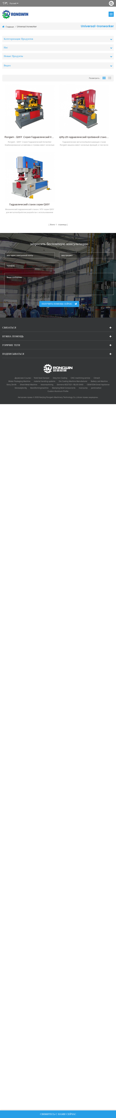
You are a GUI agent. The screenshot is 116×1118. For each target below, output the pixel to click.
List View (109, 78)
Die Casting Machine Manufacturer (73, 381)
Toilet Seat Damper (41, 377)
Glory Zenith (11, 384)
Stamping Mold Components (63, 387)
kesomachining (47, 384)
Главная (10, 26)
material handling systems (44, 381)
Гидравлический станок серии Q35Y (29, 204)
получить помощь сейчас (57, 304)
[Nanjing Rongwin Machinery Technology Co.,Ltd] (15, 14)
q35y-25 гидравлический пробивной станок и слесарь (84, 137)
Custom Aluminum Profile (58, 391)
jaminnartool (96, 387)
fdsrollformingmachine (39, 387)
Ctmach (97, 377)
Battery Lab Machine (99, 381)
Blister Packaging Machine (19, 381)
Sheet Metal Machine (28, 384)
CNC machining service (80, 377)
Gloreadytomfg (21, 387)
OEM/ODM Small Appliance (98, 384)
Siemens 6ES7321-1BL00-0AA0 (70, 384)
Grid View (104, 78)
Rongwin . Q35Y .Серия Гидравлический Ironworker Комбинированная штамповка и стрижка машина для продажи (30, 137)
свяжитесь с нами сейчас (58, 1114)
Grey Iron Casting (60, 377)
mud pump (83, 387)
